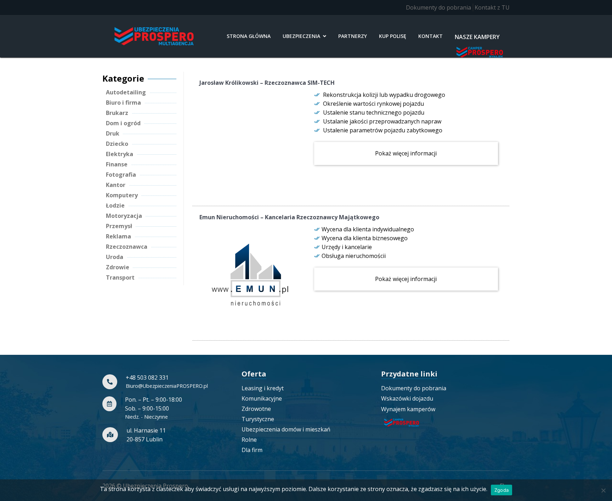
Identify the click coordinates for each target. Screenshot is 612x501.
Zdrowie (117, 267)
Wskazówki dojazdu (407, 398)
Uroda (114, 257)
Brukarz (117, 113)
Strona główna (249, 36)
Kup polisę (392, 36)
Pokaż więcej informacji (406, 153)
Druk (112, 133)
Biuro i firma (123, 102)
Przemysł (119, 226)
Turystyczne (258, 419)
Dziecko (117, 144)
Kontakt (430, 36)
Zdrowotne (256, 409)
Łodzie (115, 205)
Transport (120, 277)
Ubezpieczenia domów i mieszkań (286, 429)
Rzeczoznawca (126, 246)
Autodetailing (126, 92)
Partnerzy (352, 36)
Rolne (249, 440)
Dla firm (252, 450)
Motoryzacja (124, 216)
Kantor (115, 185)
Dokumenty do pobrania (438, 7)
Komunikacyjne (262, 398)
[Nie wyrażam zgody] (603, 490)
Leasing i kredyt (263, 388)
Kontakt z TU (492, 7)
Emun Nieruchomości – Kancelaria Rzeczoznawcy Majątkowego (289, 217)
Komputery (122, 195)
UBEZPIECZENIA (301, 36)
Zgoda (501, 490)
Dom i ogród (123, 123)
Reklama (118, 236)
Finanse (117, 164)
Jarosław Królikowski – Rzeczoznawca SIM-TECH (267, 83)
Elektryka (119, 154)
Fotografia (121, 174)
